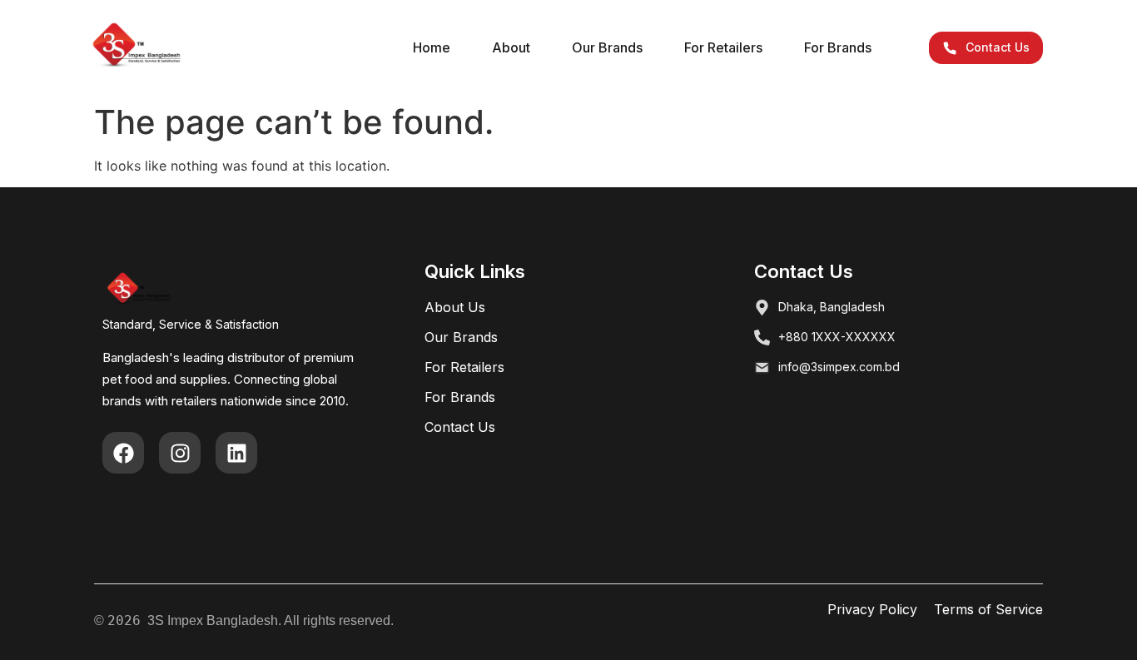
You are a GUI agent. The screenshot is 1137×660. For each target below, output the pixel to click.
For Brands (837, 47)
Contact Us (460, 427)
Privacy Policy (872, 609)
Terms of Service (988, 609)
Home (431, 47)
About (511, 47)
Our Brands (607, 47)
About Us (455, 307)
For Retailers (723, 47)
